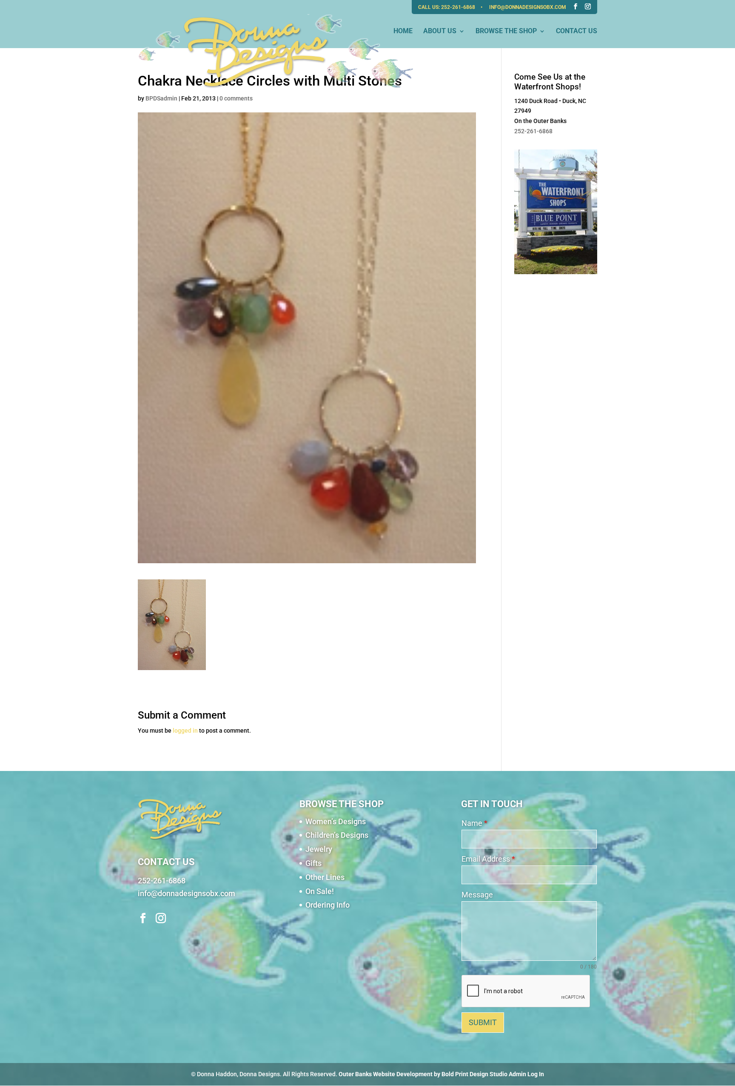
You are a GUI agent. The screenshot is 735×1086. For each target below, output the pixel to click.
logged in (185, 730)
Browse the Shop (506, 31)
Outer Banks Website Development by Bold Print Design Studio (423, 1074)
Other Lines (325, 877)
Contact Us (576, 31)
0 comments (236, 98)
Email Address (488, 858)
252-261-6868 (458, 7)
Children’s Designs (336, 835)
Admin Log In (526, 1074)
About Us (439, 31)
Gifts (313, 863)
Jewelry (318, 849)
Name (474, 823)
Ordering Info (327, 904)
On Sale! (319, 891)
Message (477, 894)
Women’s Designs (335, 821)
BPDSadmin (161, 98)
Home (403, 31)
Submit (483, 1022)
